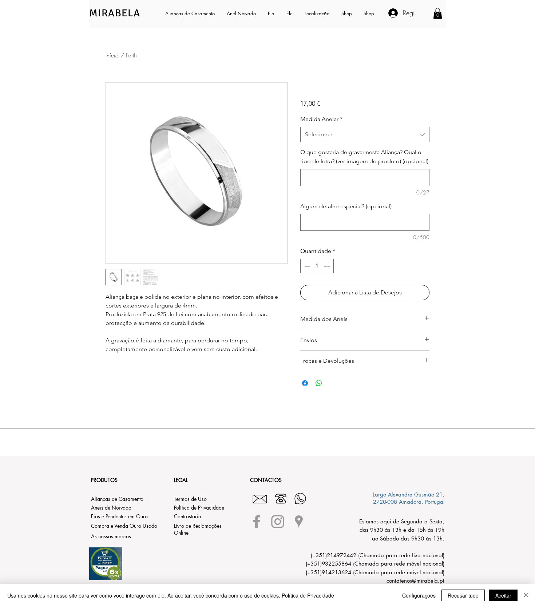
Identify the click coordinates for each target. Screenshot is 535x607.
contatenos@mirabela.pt (415, 580)
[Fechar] (526, 595)
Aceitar (503, 595)
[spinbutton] (317, 266)
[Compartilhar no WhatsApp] (318, 383)
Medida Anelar (321, 119)
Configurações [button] (419, 595)
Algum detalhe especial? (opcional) (346, 206)
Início (112, 55)
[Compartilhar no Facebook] (305, 383)
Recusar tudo (463, 595)
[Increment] (327, 266)
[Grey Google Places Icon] (299, 521)
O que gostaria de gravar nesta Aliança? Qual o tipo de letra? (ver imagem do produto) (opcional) (364, 157)
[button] (271, 13)
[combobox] (364, 134)
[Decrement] (306, 266)
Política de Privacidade (308, 595)
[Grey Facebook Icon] (256, 521)
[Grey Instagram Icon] (277, 521)
